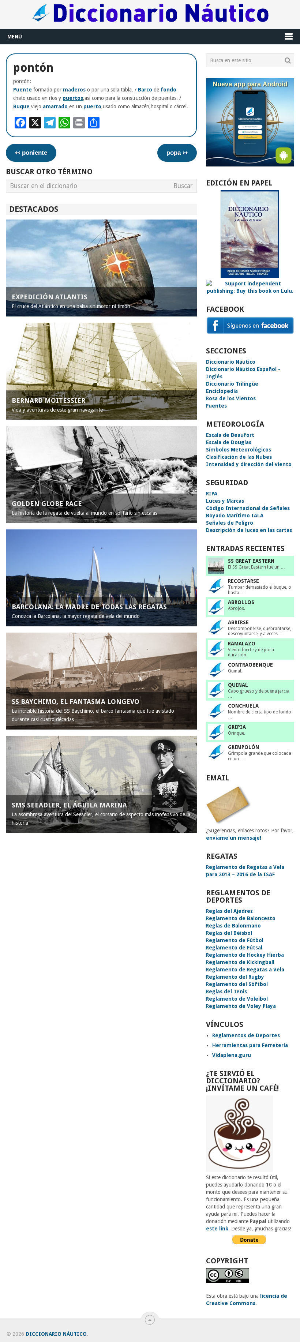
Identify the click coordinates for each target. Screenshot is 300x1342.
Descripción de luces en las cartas (249, 530)
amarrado (55, 106)
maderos (74, 90)
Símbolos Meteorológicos (238, 450)
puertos (73, 98)
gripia (237, 727)
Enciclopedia (222, 391)
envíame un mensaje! (233, 838)
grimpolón (243, 747)
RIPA (211, 493)
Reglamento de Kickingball (240, 962)
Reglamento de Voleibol (237, 999)
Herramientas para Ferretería (250, 1045)
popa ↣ (177, 152)
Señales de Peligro (229, 523)
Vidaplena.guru (231, 1055)
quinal (238, 685)
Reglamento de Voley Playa (241, 1006)
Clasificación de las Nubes (239, 457)
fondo (168, 90)
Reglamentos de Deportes (246, 1035)
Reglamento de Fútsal (234, 948)
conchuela (243, 706)
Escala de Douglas (228, 442)
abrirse (238, 622)
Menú (14, 37)
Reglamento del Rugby (235, 977)
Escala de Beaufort (230, 435)
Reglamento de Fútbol (234, 940)
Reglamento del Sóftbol (237, 984)
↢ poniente (31, 152)
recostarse (243, 581)
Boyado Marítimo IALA (234, 515)
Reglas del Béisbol (229, 933)
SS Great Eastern (251, 561)
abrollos (241, 602)
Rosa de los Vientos (231, 398)
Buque (21, 106)
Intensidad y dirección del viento (249, 464)
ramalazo (241, 643)
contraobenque (250, 665)
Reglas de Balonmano (233, 926)
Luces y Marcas (225, 501)
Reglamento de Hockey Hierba (245, 955)
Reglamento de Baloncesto (240, 918)
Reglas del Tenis (226, 991)
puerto (92, 106)
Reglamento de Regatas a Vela (245, 969)
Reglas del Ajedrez (229, 911)
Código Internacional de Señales (248, 508)
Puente (22, 90)
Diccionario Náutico (230, 362)
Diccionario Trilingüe (232, 384)
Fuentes (216, 406)
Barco (145, 90)
